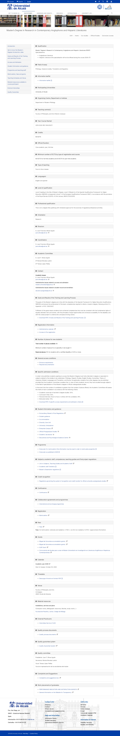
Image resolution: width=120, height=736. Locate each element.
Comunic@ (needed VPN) (88, 713)
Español (20, 1)
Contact (47, 707)
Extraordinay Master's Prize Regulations (51, 413)
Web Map (25, 733)
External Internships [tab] (14, 88)
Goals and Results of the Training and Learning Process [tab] (17, 57)
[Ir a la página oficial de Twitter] (103, 1)
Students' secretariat (45, 434)
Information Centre (50, 718)
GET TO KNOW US (13, 13)
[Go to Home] (18, 7)
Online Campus (85, 709)
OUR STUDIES (28, 13)
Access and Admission (14, 62)
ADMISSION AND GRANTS (44, 13)
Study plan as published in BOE (48, 452)
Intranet (83, 707)
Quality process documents (47, 634)
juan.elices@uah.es (41, 233)
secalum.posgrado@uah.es (44, 290)
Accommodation (44, 419)
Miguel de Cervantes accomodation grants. (52, 541)
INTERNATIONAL (72, 13)
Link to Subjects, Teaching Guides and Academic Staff (55, 463)
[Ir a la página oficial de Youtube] (111, 1)
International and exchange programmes (51, 504)
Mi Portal (83, 705)
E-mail (82, 711)
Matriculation (43, 515)
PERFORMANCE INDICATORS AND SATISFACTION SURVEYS (58, 689)
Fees (40, 527)
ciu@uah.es (30, 719)
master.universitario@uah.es (44, 284)
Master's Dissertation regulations (49, 469)
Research (60, 13)
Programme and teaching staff (17, 70)
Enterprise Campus (45, 428)
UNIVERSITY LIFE (87, 13)
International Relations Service (54, 722)
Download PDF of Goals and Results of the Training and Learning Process (61, 317)
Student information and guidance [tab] (18, 66)
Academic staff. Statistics (47, 466)
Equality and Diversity (87, 724)
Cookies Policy (34, 733)
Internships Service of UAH (47, 623)
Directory (48, 705)
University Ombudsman (46, 425)
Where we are (49, 709)
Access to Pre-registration (47, 332)
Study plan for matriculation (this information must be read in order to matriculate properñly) (67, 449)
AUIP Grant (42, 547)
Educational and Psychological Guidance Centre (53, 437)
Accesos (11, 1)
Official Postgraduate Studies (48, 431)
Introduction (11, 46)
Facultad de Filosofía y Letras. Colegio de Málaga (50, 611)
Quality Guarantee (13, 92)
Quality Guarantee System (47, 646)
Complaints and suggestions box (49, 678)
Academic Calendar (87, 715)
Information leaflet (44, 80)
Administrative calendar (46, 329)
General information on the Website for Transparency (55, 692)
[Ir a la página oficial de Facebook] (99, 1)
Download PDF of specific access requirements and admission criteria (60, 402)
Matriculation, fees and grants (17, 74)
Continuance (43, 492)
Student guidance (44, 416)
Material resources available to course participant (17, 83)
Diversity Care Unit (45, 422)
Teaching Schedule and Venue (17, 78)
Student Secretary (50, 720)
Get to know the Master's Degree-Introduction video (16, 51)
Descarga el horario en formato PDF (50, 578)
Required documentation (46, 364)
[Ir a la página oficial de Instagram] (107, 1)
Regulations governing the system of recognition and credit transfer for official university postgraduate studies (72, 481)
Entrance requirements (46, 362)
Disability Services (86, 722)
